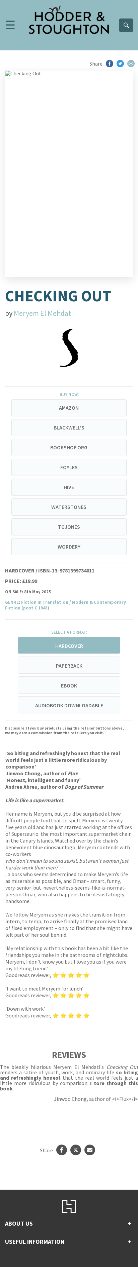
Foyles (69, 467)
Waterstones (68, 507)
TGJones (69, 526)
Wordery (69, 546)
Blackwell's (69, 427)
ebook (69, 685)
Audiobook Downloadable (69, 705)
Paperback (69, 665)
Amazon (69, 407)
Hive (69, 487)
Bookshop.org (68, 447)
